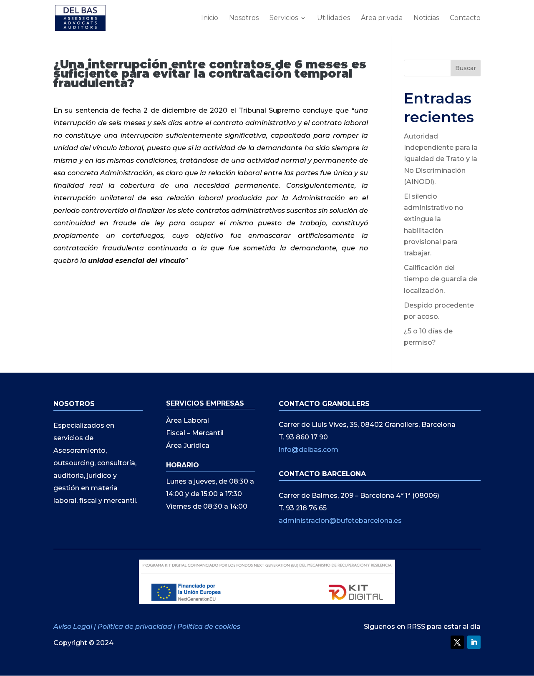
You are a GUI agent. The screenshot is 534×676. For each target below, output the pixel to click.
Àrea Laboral (187, 421)
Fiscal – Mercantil (195, 433)
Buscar (465, 68)
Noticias (426, 18)
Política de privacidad (135, 627)
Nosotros (244, 18)
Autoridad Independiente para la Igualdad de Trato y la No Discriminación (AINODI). (441, 159)
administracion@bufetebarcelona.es (340, 521)
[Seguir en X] (457, 642)
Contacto (465, 18)
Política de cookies (208, 627)
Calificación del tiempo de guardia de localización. (440, 279)
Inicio (209, 18)
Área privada (382, 18)
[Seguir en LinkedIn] (474, 642)
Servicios (284, 18)
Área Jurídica (187, 446)
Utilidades (333, 18)
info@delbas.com (308, 450)
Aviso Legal (73, 627)
